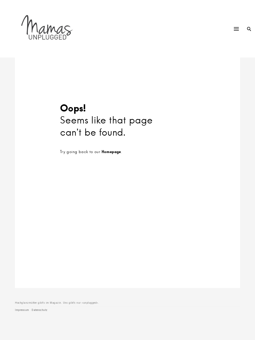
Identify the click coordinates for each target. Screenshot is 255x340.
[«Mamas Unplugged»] (47, 29)
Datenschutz (40, 310)
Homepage (111, 151)
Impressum (22, 310)
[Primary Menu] (236, 29)
